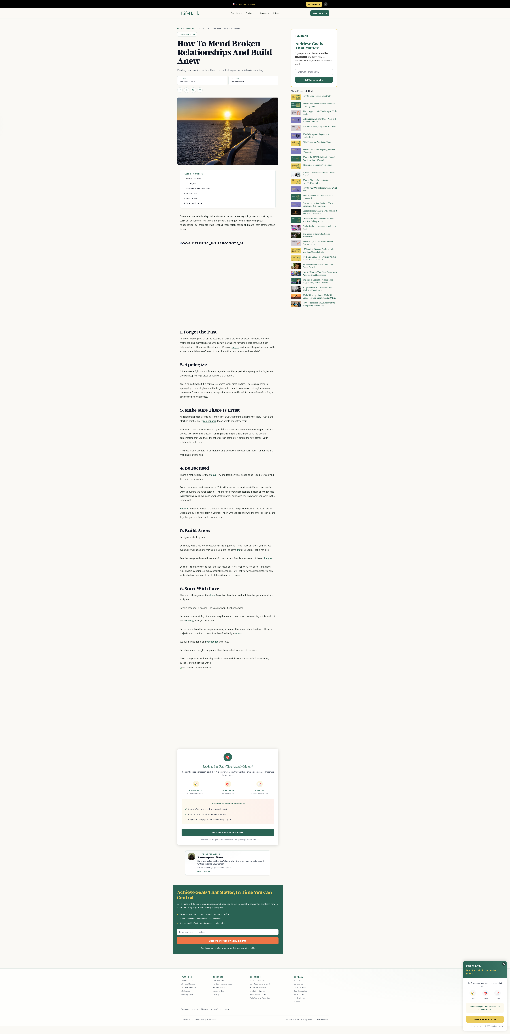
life (238, 549)
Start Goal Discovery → (485, 1019)
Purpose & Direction (258, 987)
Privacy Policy (306, 1019)
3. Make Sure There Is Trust (197, 188)
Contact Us (298, 984)
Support (297, 1001)
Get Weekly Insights (314, 80)
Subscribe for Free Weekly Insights (227, 940)
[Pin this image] (257, 247)
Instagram (195, 1009)
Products (250, 13)
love (212, 595)
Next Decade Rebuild (258, 994)
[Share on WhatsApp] (267, 247)
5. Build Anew (190, 198)
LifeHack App (218, 980)
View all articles (203, 872)
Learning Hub (218, 991)
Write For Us (299, 994)
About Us (297, 980)
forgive (235, 346)
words (238, 633)
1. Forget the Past (192, 178)
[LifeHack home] (190, 13)
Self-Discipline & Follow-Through (262, 984)
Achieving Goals (187, 994)
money (189, 620)
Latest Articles (300, 987)
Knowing (184, 508)
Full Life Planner (219, 987)
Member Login (299, 998)
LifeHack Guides (187, 980)
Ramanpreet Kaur (187, 81)
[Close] (326, 4)
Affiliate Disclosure (321, 1019)
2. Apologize (190, 183)
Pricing (276, 13)
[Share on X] (193, 90)
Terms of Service (292, 1019)
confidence (212, 641)
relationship (209, 420)
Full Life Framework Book (223, 984)
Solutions (263, 13)
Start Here (235, 13)
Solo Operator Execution (260, 998)
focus (213, 474)
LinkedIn (226, 1009)
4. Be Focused (190, 193)
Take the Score (320, 13)
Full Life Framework (188, 987)
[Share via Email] (200, 90)
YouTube (217, 1009)
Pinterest (205, 1009)
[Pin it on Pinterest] (186, 90)
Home (179, 28)
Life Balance (185, 991)
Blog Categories (300, 991)
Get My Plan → (314, 4)
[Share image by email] (271, 247)
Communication (191, 28)
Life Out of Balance (257, 991)
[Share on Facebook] (180, 90)
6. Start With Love (193, 203)
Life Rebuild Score (188, 984)
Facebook (185, 1009)
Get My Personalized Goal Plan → (227, 832)
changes (267, 558)
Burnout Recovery (257, 980)
